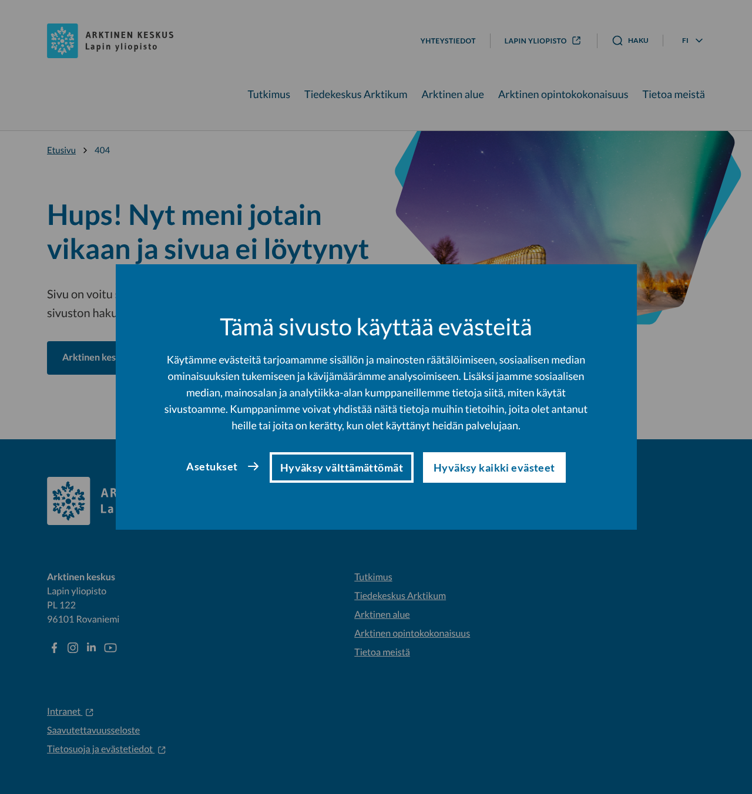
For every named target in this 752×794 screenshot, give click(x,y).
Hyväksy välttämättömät (341, 467)
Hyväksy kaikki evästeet (494, 467)
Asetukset (211, 466)
